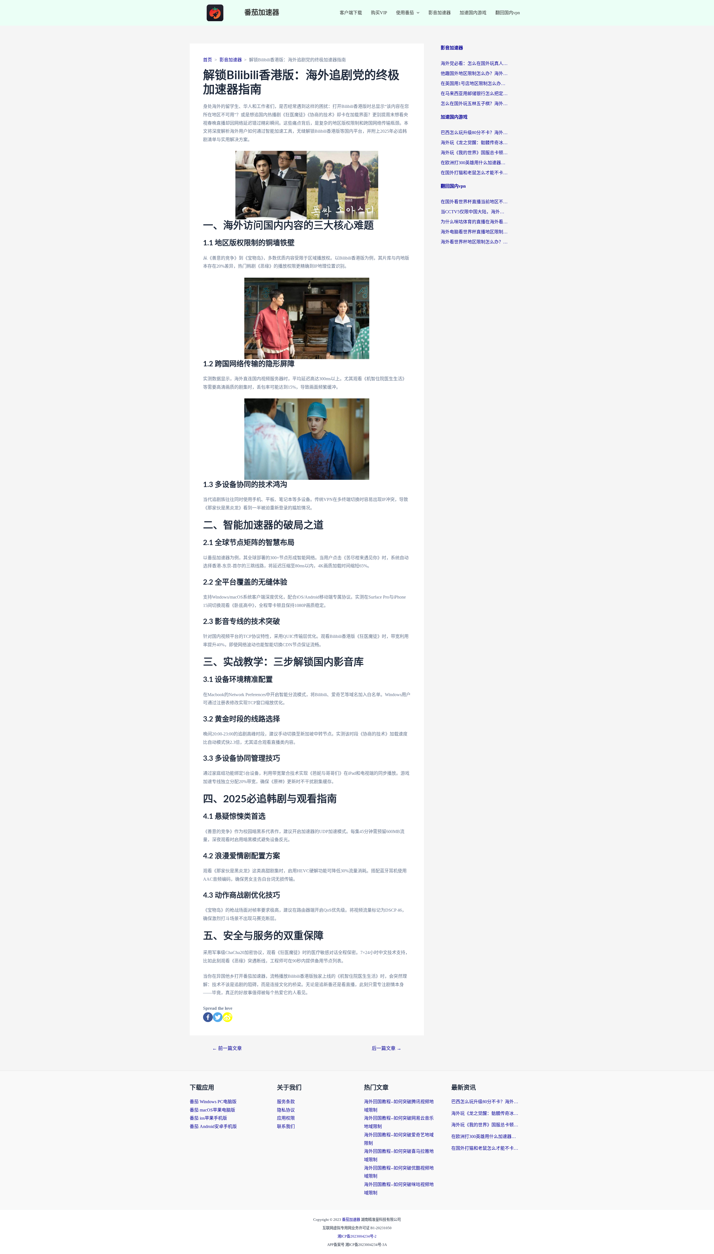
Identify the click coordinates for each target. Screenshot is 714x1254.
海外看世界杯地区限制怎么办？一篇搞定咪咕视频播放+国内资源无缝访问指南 (474, 241)
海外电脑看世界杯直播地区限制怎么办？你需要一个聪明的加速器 (474, 231)
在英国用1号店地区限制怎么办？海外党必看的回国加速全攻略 (474, 83)
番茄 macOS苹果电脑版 (212, 1110)
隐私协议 (286, 1110)
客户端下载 (351, 12)
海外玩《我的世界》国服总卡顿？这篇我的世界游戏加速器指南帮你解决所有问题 (474, 152)
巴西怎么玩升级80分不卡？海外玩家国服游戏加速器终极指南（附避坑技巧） (474, 132)
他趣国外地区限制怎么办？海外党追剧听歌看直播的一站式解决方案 (474, 73)
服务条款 (286, 1101)
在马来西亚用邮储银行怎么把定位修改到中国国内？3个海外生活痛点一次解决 (474, 93)
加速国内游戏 (473, 12)
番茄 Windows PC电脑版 (213, 1101)
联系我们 (286, 1126)
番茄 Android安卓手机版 (213, 1126)
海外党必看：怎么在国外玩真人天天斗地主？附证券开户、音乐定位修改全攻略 (474, 63)
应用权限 (286, 1118)
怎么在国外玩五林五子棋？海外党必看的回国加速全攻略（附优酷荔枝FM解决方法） (474, 103)
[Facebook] (208, 1017)
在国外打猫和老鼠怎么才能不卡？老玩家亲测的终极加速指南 (474, 172)
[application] (416, 13)
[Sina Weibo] (227, 1017)
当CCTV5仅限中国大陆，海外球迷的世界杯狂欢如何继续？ (474, 211)
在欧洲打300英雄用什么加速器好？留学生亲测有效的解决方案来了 (474, 162)
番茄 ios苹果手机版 (208, 1118)
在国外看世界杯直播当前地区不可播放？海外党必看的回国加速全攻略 (474, 201)
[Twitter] (218, 1017)
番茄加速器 (261, 12)
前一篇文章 (227, 1048)
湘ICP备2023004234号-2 (357, 1236)
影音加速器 (439, 12)
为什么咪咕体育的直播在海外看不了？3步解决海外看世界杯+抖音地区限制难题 (474, 221)
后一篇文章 (386, 1048)
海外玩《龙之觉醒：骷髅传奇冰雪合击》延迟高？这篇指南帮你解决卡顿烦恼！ (474, 142)
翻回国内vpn (507, 12)
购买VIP (379, 12)
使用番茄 (405, 12)
